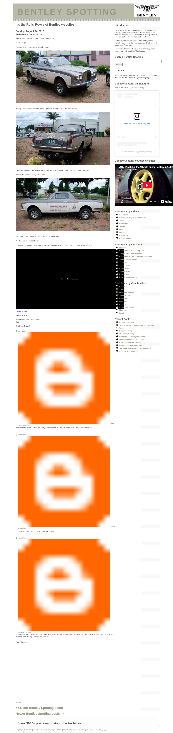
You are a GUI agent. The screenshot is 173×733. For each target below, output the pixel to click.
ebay (121, 229)
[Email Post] (65, 322)
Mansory (122, 310)
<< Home (19, 703)
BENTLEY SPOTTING (67, 12)
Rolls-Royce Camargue (128, 277)
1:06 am (23, 331)
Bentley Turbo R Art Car (128, 322)
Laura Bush (23, 632)
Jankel (121, 289)
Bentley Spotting (125, 238)
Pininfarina (123, 298)
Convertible (123, 235)
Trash (121, 221)
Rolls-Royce (124, 274)
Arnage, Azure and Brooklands (131, 254)
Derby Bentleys (125, 268)
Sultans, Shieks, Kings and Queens (132, 218)
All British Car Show (127, 351)
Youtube (122, 226)
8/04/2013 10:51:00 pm (32, 319)
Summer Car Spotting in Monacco (132, 337)
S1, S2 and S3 (124, 265)
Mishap (122, 232)
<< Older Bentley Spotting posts (39, 708)
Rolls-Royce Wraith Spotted (130, 342)
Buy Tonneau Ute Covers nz (39, 637)
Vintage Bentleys (125, 271)
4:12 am (23, 538)
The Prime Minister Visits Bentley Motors (135, 348)
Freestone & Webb (126, 292)
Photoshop (123, 223)
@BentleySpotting (137, 88)
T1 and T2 (123, 262)
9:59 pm (23, 435)
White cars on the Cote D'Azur (130, 345)
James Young (124, 295)
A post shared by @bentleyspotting (137, 152)
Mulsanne (123, 248)
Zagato (122, 313)
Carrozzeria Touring (126, 307)
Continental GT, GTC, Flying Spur (131, 251)
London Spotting (125, 331)
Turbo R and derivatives (128, 259)
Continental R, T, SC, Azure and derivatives (135, 256)
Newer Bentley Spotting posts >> (40, 713)
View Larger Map (21, 311)
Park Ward (123, 301)
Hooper (122, 287)
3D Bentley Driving (126, 334)
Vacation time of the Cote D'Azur (131, 339)
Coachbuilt (123, 215)
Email (117, 75)
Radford (122, 304)
